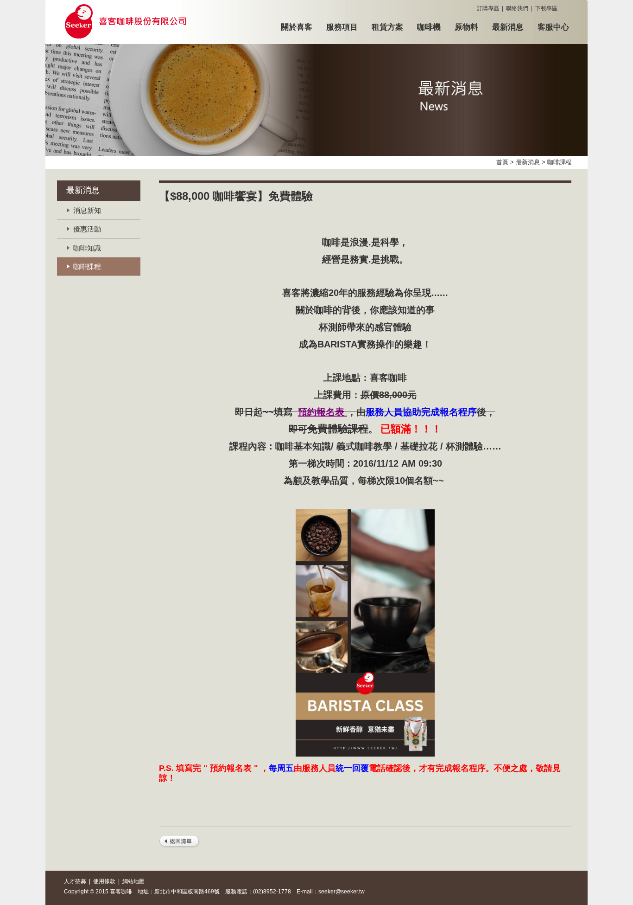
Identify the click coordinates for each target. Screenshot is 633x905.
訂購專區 (488, 8)
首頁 (502, 162)
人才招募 (75, 881)
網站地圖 (133, 881)
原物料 (466, 27)
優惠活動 (87, 229)
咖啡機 (429, 27)
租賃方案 (387, 27)
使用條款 (104, 881)
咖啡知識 (87, 248)
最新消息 (508, 27)
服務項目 (342, 27)
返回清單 (180, 842)
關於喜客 (296, 27)
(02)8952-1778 (272, 891)
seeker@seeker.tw (341, 891)
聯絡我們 (517, 8)
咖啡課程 (87, 266)
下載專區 (546, 8)
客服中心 (553, 27)
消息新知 (87, 210)
